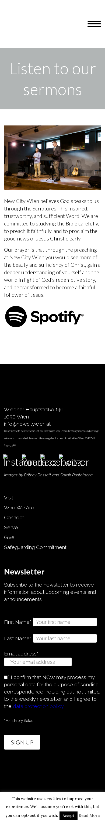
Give (9, 537)
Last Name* (18, 638)
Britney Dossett (37, 475)
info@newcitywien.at (27, 424)
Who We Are (19, 507)
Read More (89, 815)
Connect (14, 517)
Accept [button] (68, 815)
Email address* (21, 654)
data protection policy (38, 706)
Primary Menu (94, 24)
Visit (8, 498)
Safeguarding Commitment (35, 547)
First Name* (18, 622)
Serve (11, 527)
